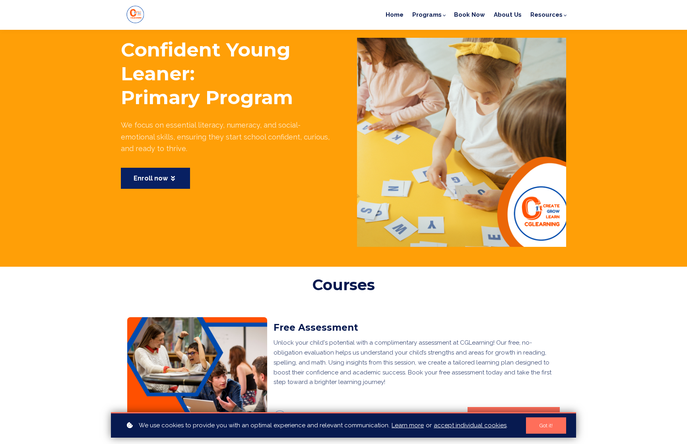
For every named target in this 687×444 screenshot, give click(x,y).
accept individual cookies (470, 425)
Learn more (408, 425)
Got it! (546, 425)
